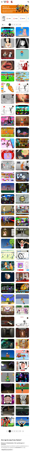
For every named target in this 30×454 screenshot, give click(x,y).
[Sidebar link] (1, 1)
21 (20, 24)
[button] (7, 11)
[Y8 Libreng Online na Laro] (6, 2)
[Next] (26, 17)
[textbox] (3, 24)
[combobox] (3, 24)
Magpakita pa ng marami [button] (7, 449)
